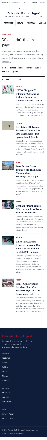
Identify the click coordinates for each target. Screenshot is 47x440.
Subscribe (6, 405)
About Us (6, 396)
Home (5, 62)
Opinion (16, 66)
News (22, 23)
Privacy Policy (8, 417)
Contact (6, 400)
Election (6, 66)
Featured (9, 23)
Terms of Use (8, 421)
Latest (13, 62)
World (39, 62)
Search (34, 2)
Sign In (42, 2)
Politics (33, 23)
